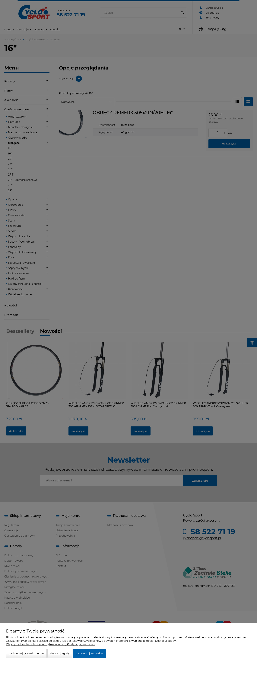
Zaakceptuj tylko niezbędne (26, 653)
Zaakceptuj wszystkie (89, 653)
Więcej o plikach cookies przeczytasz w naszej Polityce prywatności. (50, 644)
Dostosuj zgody (59, 653)
